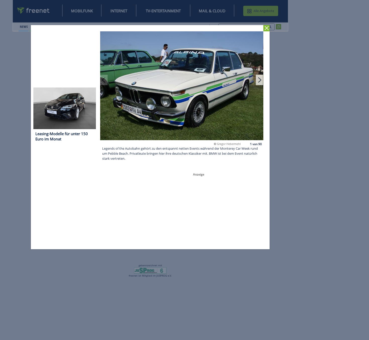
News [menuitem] (24, 26)
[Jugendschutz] (150, 270)
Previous (104, 79)
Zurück (267, 28)
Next (259, 79)
